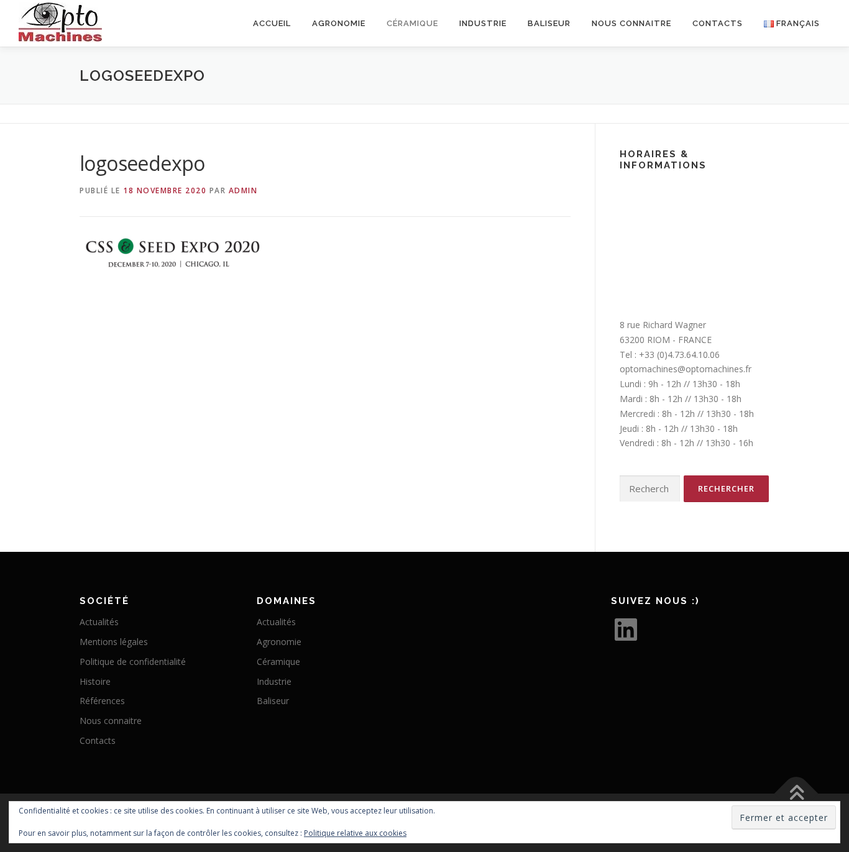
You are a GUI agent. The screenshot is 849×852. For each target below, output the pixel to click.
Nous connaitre (631, 23)
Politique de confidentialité (133, 661)
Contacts (717, 23)
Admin (243, 190)
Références (102, 701)
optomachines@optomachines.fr (685, 369)
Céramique (278, 661)
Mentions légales (114, 642)
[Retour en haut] (796, 793)
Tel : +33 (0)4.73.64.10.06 (670, 354)
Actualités (99, 622)
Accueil (272, 23)
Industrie (483, 23)
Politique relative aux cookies (355, 833)
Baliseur (549, 23)
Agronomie (338, 23)
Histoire (95, 681)
